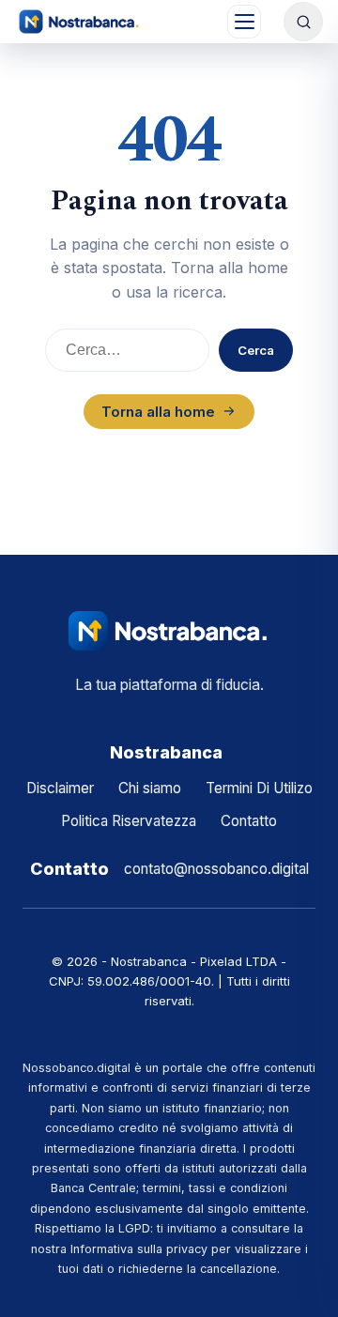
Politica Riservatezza (128, 821)
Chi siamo (149, 788)
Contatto (249, 821)
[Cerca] (303, 21)
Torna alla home (158, 412)
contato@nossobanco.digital (216, 869)
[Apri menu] (244, 21)
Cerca (256, 350)
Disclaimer (60, 788)
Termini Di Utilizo (259, 788)
